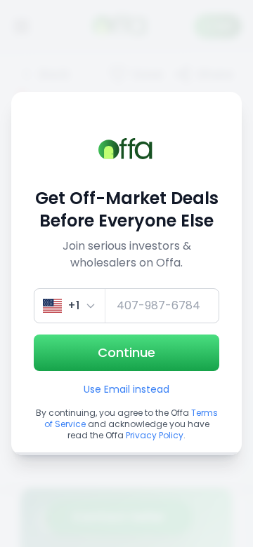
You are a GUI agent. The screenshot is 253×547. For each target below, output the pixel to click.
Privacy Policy (154, 435)
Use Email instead (126, 389)
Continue (126, 352)
